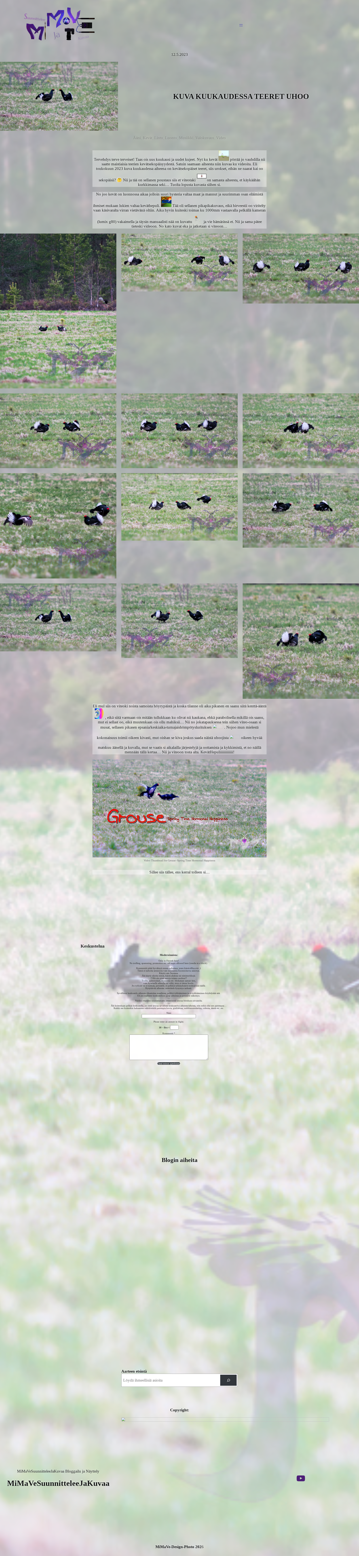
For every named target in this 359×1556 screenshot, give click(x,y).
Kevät (147, 138)
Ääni (137, 138)
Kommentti (168, 1033)
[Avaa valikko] (241, 25)
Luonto (171, 138)
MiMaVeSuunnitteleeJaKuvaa (58, 1483)
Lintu (158, 138)
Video (221, 138)
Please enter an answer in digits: (169, 1021)
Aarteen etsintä (134, 1371)
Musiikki (186, 138)
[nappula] (228, 1380)
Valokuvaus (204, 138)
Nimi (168, 1013)
